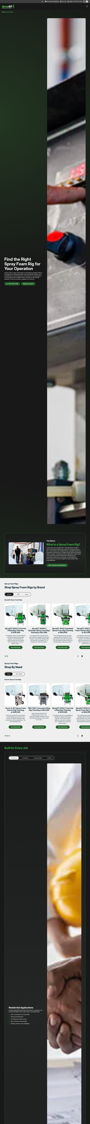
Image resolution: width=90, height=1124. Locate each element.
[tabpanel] (45, 628)
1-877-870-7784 (13, 283)
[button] (5, 656)
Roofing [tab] (49, 758)
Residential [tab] (14, 758)
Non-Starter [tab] (19, 674)
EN (85, 1)
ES (87, 1)
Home (3, 12)
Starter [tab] (8, 674)
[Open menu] (87, 6)
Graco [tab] (26, 594)
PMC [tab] (18, 594)
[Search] (42, 1)
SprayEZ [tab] (9, 594)
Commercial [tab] (25, 758)
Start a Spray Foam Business (57, 565)
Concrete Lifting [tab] (38, 758)
